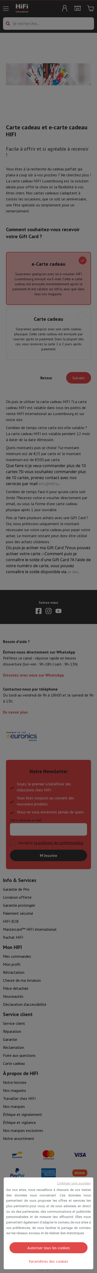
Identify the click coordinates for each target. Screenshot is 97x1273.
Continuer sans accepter (74, 1183)
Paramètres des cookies (48, 1261)
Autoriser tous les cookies (48, 1247)
